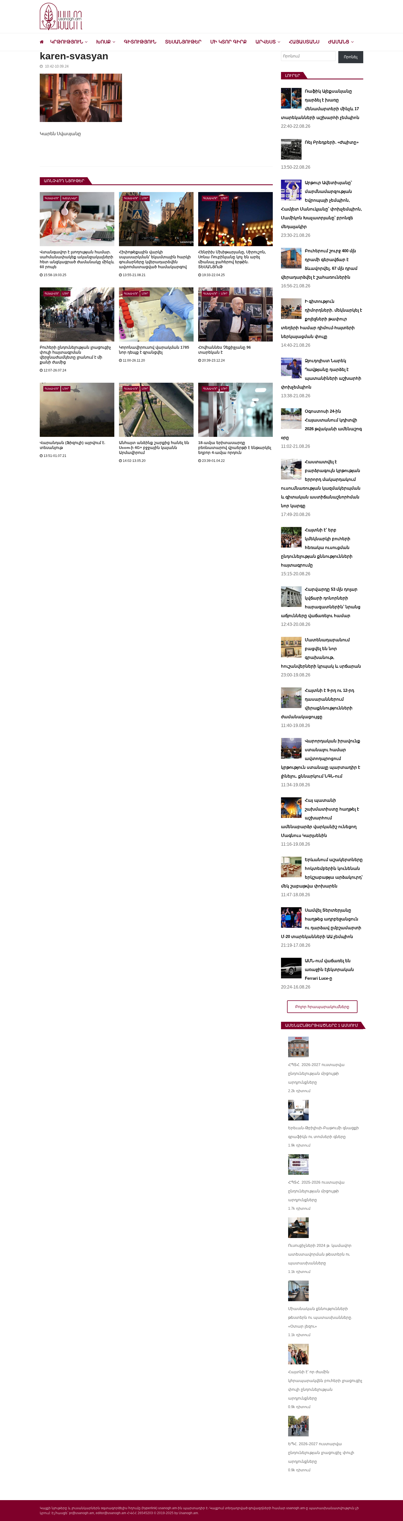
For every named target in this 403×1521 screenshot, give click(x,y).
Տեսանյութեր (183, 42)
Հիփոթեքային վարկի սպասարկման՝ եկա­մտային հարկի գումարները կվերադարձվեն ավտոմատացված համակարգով (155, 259)
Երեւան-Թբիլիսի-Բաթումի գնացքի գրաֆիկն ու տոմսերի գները (323, 1132)
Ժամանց (338, 42)
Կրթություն (66, 42)
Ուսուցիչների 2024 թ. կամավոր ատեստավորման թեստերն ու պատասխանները (319, 1254)
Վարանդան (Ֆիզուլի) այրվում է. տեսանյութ (72, 445)
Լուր (145, 198)
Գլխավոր (52, 198)
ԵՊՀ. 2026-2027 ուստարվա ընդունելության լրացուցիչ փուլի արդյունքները (321, 1453)
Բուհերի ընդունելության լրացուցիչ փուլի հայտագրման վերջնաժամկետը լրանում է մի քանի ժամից (75, 354)
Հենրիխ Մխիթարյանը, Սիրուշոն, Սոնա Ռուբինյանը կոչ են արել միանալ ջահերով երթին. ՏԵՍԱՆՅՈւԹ (232, 259)
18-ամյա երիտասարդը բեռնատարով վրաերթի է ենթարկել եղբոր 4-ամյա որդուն (234, 447)
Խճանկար (70, 198)
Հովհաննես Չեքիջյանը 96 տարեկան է (224, 349)
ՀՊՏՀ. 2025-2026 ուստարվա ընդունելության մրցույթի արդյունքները (316, 1191)
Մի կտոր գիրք (228, 42)
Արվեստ (266, 42)
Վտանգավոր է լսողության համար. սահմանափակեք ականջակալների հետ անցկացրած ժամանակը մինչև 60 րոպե (77, 259)
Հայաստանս (304, 42)
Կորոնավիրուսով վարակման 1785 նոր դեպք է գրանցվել (154, 349)
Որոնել (350, 57)
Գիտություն (140, 42)
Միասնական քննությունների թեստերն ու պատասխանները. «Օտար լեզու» (320, 1317)
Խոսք (103, 42)
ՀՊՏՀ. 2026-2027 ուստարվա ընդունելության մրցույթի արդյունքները (316, 1073)
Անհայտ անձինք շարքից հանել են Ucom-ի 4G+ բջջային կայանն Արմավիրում (154, 447)
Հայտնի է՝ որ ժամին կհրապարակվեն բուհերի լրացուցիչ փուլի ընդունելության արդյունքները (325, 1385)
